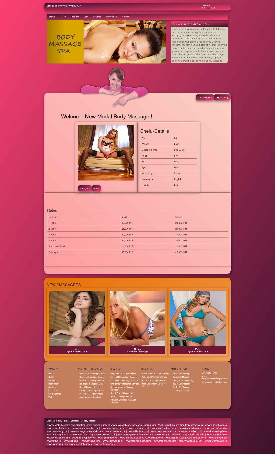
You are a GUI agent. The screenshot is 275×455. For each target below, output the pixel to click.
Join (86, 16)
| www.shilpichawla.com (104, 434)
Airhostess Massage (181, 373)
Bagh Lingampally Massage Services (153, 385)
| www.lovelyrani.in (195, 434)
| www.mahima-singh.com (136, 440)
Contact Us (53, 390)
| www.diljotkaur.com (137, 431)
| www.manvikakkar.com (214, 428)
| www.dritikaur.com (153, 437)
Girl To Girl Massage (181, 387)
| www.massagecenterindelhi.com (85, 431)
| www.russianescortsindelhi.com (169, 434)
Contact (126, 16)
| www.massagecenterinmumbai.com (134, 434)
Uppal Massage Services (90, 387)
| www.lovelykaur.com (217, 424)
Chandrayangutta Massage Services (122, 388)
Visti (77, 349)
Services (97, 16)
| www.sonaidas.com (196, 437)
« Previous (85, 188)
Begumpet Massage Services (123, 373)
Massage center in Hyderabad (215, 382)
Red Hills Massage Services (153, 380)
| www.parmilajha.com (188, 428)
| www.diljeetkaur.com (80, 424)
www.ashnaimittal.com (58, 424)
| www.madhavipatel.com (130, 437)
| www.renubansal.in (217, 437)
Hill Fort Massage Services (122, 396)
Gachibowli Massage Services (92, 376)
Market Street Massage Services (155, 373)
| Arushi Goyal (163, 424)
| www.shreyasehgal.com (214, 431)
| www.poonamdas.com (188, 431)
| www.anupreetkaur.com (143, 424)
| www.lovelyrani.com (81, 434)
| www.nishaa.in (69, 440)
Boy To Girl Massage (181, 383)
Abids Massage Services (90, 397)
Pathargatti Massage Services (154, 376)
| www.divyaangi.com (120, 424)
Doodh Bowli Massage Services (124, 393)
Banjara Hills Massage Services (93, 373)
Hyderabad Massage (77, 351)
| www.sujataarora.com (103, 443)
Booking (75, 16)
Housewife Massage (181, 376)
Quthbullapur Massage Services (124, 380)
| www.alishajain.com (174, 437)
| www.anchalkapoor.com (83, 437)
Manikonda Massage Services (92, 380)
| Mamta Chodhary (180, 424)
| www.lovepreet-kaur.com (162, 431)
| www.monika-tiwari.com (162, 428)
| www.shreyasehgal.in (111, 428)
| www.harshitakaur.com (215, 440)
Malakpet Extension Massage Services (123, 401)
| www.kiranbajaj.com (114, 431)
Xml (50, 397)
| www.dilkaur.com (100, 424)
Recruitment (111, 16)
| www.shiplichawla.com (163, 440)
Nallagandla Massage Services (92, 383)
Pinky (198, 349)
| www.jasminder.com (107, 437)
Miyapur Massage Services (91, 393)
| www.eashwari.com (111, 440)
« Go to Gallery (204, 97)
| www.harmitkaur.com (216, 434)
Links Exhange (54, 393)
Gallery (63, 16)
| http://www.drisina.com (189, 440)
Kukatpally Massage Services (92, 390)
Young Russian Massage (183, 380)
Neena (137, 349)
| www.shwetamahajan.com (84, 428)
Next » (96, 188)
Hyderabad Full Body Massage (83, 420)
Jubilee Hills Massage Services (124, 376)
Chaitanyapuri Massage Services (124, 383)
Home (52, 16)
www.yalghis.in (198, 424)
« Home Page (222, 97)
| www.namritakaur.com (80, 443)
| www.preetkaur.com (136, 428)
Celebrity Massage (181, 390)
